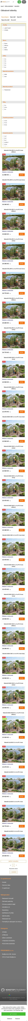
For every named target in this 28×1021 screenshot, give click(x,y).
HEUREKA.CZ (6, 907)
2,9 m (5, 107)
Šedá (5, 47)
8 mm (5, 124)
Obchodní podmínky (7, 901)
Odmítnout (9, 1018)
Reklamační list (6, 918)
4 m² (5, 136)
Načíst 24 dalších (13, 861)
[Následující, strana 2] (13, 865)
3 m (5, 61)
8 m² (5, 140)
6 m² (5, 138)
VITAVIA (6, 30)
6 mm (5, 122)
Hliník (5, 74)
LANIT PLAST (7, 28)
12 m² (5, 144)
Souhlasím (14, 1014)
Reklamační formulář (7, 898)
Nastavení (17, 1018)
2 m (5, 59)
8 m (5, 67)
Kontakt (4, 882)
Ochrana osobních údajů (8, 904)
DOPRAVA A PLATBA (8, 913)
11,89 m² (6, 142)
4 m (5, 63)
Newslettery (5, 910)
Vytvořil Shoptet (14, 994)
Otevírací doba (6, 885)
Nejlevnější (13, 17)
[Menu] (24, 2)
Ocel (5, 76)
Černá (5, 43)
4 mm (5, 120)
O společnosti (6, 888)
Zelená (6, 49)
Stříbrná (6, 45)
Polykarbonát (7, 89)
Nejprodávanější (5, 20)
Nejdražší (19, 17)
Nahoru (14, 872)
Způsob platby (6, 916)
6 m (5, 65)
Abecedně (13, 20)
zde (22, 1010)
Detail (22, 174)
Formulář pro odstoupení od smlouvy (12, 921)
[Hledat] (12, 2)
